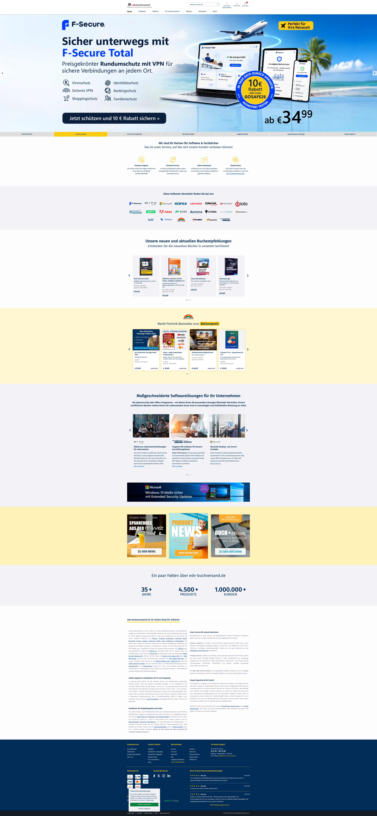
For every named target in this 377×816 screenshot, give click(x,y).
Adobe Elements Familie (137, 663)
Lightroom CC (175, 661)
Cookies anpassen (144, 809)
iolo (172, 757)
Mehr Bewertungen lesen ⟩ (220, 805)
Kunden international (134, 754)
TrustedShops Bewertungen (230, 706)
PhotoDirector (147, 666)
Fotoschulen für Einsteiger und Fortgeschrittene (153, 717)
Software (151, 749)
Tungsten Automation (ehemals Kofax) (173, 638)
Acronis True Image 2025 (170, 656)
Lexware (145, 641)
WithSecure (170, 641)
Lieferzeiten (131, 752)
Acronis (138, 641)
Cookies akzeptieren (144, 804)
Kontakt (139, 813)
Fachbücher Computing (155, 752)
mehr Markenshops (177, 762)
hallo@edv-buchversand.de (199, 651)
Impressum (130, 813)
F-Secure (154, 638)
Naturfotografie (134, 722)
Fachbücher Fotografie (155, 754)
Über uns (130, 757)
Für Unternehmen (153, 759)
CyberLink (152, 641)
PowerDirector (133, 666)
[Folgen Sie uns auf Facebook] (154, 776)
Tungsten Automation (177, 759)
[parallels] (197, 219)
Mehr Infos (150, 800)
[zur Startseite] (139, 5)
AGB (156, 813)
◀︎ (3, 73)
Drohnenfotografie (160, 727)
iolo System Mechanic (176, 658)
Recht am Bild (177, 727)
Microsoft (132, 641)
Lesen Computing (152, 699)
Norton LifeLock (194, 754)
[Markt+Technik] (181, 219)
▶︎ (375, 73)
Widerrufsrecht (165, 813)
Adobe (158, 641)
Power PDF (153, 653)
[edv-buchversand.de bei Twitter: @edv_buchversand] (159, 776)
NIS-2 (149, 762)
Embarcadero (179, 641)
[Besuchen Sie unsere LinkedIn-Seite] (169, 776)
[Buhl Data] (151, 219)
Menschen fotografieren (148, 722)
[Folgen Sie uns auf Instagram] (164, 776)
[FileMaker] (166, 219)
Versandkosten (132, 749)
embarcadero (193, 757)
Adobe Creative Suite (163, 661)
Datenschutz (148, 813)
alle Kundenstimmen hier (235, 174)
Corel (163, 641)
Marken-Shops (152, 757)
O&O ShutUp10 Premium (188, 73)
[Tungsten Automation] (225, 219)
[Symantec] (212, 219)
